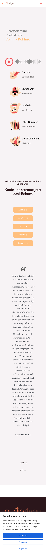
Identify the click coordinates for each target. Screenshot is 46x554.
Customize (23, 542)
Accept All (23, 535)
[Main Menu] (41, 3)
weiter (23, 470)
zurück (23, 462)
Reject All (23, 549)
